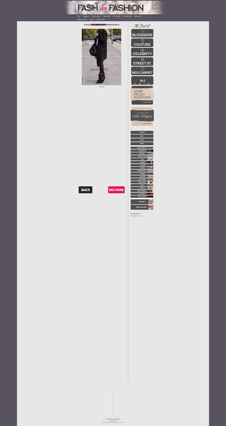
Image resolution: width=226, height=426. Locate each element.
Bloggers (86, 16)
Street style (106, 16)
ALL (79, 16)
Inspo (91, 19)
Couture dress (96, 16)
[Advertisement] (141, 237)
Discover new (100, 19)
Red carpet (116, 16)
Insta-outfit (138, 16)
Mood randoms (82, 19)
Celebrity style (127, 16)
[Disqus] (101, 116)
